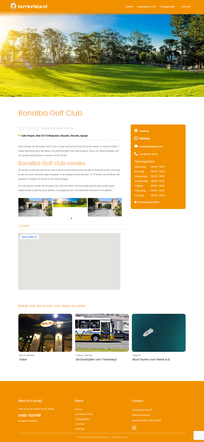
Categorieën (167, 6)
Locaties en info (146, 6)
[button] (22, 207)
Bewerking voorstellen (148, 202)
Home (129, 6)
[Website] (136, 138)
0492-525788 (154, 420)
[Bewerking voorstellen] (135, 202)
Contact (186, 6)
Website (144, 138)
